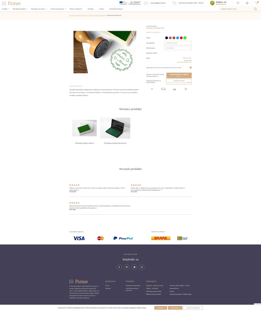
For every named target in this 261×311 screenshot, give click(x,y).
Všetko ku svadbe (87, 15)
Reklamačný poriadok (153, 294)
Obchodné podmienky (153, 291)
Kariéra (172, 291)
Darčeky (91, 9)
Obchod (77, 15)
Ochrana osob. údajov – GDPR (179, 285)
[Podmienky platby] (174, 88)
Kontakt (108, 288)
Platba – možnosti (152, 288)
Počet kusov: (150, 48)
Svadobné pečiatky (99, 15)
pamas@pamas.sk (157, 3)
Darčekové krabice (116, 9)
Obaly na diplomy (76, 9)
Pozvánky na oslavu (38, 9)
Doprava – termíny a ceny (154, 285)
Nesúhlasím (175, 308)
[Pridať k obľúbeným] (152, 88)
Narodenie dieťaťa (19, 9)
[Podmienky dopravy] (163, 88)
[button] (199, 128)
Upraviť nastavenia (193, 308)
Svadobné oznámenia (133, 285)
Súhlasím (160, 308)
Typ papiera (150, 43)
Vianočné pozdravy (57, 9)
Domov (71, 15)
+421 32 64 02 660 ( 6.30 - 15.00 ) (191, 3)
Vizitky (101, 9)
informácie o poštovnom (184, 62)
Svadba (4, 9)
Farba (148, 38)
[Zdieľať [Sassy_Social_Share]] (186, 88)
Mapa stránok (174, 288)
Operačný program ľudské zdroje (181, 294)
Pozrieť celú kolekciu (153, 32)
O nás (107, 285)
